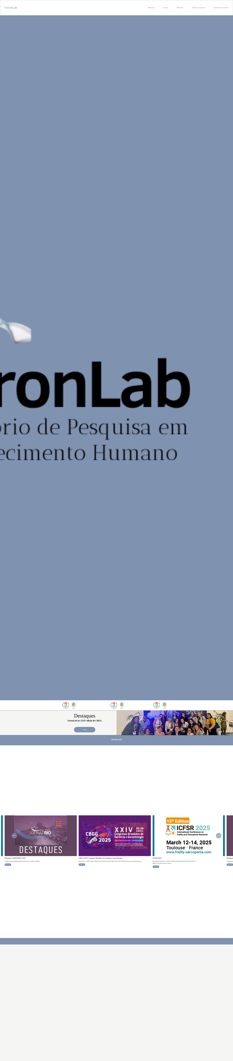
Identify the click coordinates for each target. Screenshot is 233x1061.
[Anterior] (14, 835)
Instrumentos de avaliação (221, 7)
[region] (116, 841)
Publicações (180, 7)
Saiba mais (8, 864)
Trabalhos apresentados (198, 7)
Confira (84, 729)
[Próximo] (218, 835)
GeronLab (11, 7)
